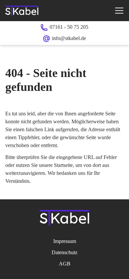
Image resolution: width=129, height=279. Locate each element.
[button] (119, 11)
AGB (64, 263)
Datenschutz (64, 252)
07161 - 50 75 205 (69, 27)
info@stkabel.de (69, 38)
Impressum (64, 241)
